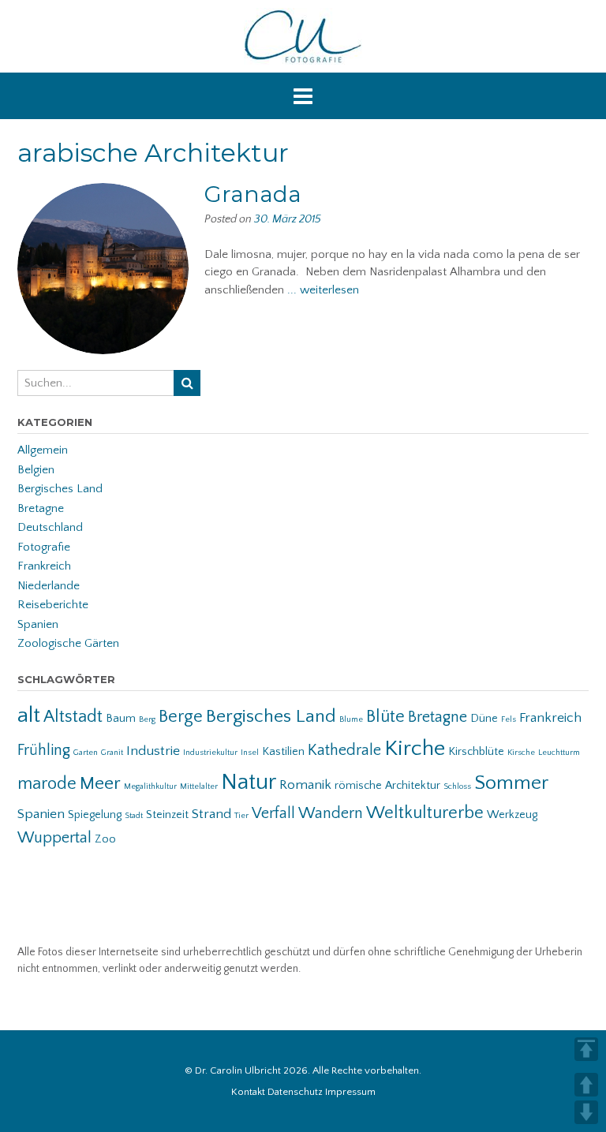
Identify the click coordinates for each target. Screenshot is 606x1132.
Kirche (414, 748)
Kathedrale (344, 750)
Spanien (37, 624)
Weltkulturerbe (425, 813)
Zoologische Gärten (68, 643)
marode (47, 784)
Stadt (134, 815)
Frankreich (44, 566)
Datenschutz (295, 1092)
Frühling (43, 750)
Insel (250, 752)
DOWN (586, 1112)
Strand (211, 814)
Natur (248, 782)
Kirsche (521, 752)
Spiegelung (95, 815)
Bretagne (40, 508)
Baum (121, 718)
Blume (351, 719)
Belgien (35, 469)
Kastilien (283, 751)
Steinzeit (167, 815)
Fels (508, 719)
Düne (484, 718)
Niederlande (48, 585)
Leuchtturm (559, 752)
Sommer (511, 783)
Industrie (153, 751)
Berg (147, 719)
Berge (181, 717)
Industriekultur (210, 752)
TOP (586, 1049)
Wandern (330, 813)
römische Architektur (387, 785)
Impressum (350, 1092)
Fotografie (43, 547)
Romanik (305, 785)
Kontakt (248, 1092)
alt (28, 715)
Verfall (273, 813)
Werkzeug (512, 815)
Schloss (457, 786)
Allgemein (42, 450)
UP (586, 1085)
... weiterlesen (323, 290)
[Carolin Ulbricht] (303, 36)
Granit (112, 752)
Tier (241, 815)
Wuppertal (54, 837)
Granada (252, 194)
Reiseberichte (52, 604)
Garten (85, 752)
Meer (100, 783)
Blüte (385, 717)
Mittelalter (199, 786)
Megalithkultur (150, 786)
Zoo (105, 839)
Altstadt (73, 717)
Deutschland (50, 527)
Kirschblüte (476, 751)
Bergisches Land (60, 488)
